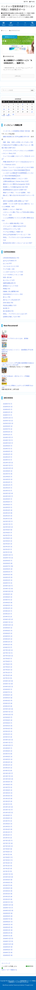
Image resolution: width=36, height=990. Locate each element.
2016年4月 (7, 700)
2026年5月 (7, 406)
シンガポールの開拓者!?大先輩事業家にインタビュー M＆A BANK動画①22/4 (18, 174)
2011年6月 (8, 857)
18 (22, 109)
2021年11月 (7, 524)
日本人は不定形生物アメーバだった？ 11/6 (16, 234)
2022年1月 (7, 518)
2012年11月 (8, 810)
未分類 (6, 308)
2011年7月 (7, 854)
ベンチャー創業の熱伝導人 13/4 (13, 223)
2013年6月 (7, 790)
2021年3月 (7, 546)
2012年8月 (7, 818)
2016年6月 (7, 695)
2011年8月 (7, 852)
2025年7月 (7, 429)
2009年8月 (7, 916)
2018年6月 (7, 633)
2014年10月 (8, 745)
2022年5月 (7, 507)
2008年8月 (7, 950)
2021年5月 (7, 541)
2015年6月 (7, 723)
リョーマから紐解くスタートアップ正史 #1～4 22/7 (18, 157)
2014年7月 (7, 754)
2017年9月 (7, 658)
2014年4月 (7, 762)
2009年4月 (7, 927)
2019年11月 (8, 588)
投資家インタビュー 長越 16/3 (12, 209)
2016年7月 (7, 692)
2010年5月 (7, 891)
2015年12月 (8, 709)
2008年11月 (8, 941)
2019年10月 (8, 591)
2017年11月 (7, 653)
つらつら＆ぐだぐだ (11, 266)
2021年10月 (8, 527)
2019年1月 (7, 616)
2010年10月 (8, 877)
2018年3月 (7, 642)
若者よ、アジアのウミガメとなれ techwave (17, 237)
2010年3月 (7, 896)
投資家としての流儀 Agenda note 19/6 (15, 187)
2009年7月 (7, 919)
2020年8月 (7, 563)
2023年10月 (8, 468)
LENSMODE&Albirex (11, 258)
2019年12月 (8, 586)
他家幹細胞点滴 (9, 283)
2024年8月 (7, 446)
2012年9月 (7, 815)
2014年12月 (8, 740)
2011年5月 (8, 860)
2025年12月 (8, 418)
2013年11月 (8, 776)
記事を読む (18, 76)
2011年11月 (8, 843)
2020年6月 (7, 569)
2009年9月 (7, 913)
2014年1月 (7, 770)
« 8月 (3, 115)
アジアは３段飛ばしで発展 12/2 (13, 232)
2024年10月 (8, 443)
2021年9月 (7, 530)
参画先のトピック (10, 286)
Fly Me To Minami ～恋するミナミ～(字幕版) (16, 376)
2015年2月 (7, 734)
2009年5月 (7, 924)
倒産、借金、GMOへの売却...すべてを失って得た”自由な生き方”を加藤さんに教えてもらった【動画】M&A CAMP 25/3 (17, 145)
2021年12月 (8, 521)
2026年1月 (7, 415)
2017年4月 (7, 670)
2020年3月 (7, 577)
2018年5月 (7, 636)
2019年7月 (7, 600)
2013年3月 (7, 798)
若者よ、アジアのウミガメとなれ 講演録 (15, 338)
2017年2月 (7, 675)
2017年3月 (7, 672)
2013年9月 (7, 782)
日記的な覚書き (9, 305)
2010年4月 (7, 894)
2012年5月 (7, 826)
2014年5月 (7, 759)
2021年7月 (7, 535)
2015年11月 (8, 712)
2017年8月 (7, 661)
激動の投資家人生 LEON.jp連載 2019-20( (16, 136)
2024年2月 (7, 457)
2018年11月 (8, 622)
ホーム (5, 30)
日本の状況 (8, 302)
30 (13, 114)
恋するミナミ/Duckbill (11, 300)
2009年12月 (8, 905)
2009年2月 (7, 933)
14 (4, 109)
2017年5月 (7, 667)
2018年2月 (7, 644)
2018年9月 (7, 628)
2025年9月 (7, 426)
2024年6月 (7, 451)
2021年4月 (7, 544)
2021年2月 (7, 549)
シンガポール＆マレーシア (13, 272)
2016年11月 (8, 684)
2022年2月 (7, 516)
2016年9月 (7, 689)
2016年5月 (7, 698)
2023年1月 (7, 490)
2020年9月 (7, 560)
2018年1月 (7, 647)
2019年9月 (7, 594)
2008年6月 (7, 955)
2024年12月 (8, 437)
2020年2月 (7, 580)
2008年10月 (8, 944)
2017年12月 (8, 650)
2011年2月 (7, 868)
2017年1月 (7, 678)
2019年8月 (7, 597)
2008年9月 (7, 947)
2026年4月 (7, 409)
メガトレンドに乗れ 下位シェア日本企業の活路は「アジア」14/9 (18, 213)
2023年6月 (7, 476)
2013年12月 (8, 773)
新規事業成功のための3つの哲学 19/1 (15, 190)
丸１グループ (8, 280)
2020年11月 (8, 558)
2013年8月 (7, 784)
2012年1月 (7, 838)
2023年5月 (7, 479)
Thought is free (29, 985)
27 (32, 111)
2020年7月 (8, 566)
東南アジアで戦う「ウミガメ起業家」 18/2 (16, 192)
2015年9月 (7, 717)
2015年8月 (7, 720)
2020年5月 (7, 572)
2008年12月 (8, 938)
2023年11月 (8, 465)
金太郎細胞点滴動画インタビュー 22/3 (15, 178)
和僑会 (6, 288)
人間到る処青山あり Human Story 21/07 (16, 181)
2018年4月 (7, 639)
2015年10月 (8, 714)
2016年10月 (8, 686)
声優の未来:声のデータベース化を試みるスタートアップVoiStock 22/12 (18, 163)
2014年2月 (7, 768)
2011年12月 (7, 840)
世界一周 (7, 277)
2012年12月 (8, 807)
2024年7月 (7, 448)
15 (8, 109)
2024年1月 (7, 460)
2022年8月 (7, 502)
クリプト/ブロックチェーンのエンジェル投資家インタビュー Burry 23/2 (18, 152)
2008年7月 (7, 952)
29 (8, 114)
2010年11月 (8, 874)
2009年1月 (7, 936)
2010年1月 (8, 902)
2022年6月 (7, 504)
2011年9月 (7, 849)
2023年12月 (8, 462)
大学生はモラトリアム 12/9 (11, 229)
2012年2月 (7, 835)
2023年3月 (7, 485)
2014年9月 (7, 748)
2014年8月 (7, 751)
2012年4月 (7, 829)
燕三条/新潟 (8, 311)
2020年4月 (7, 574)
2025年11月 (8, 420)
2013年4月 (7, 796)
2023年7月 (7, 474)
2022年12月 (8, 493)
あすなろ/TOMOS (9, 260)
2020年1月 (7, 583)
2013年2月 (7, 801)
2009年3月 (7, 930)
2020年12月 (8, 555)
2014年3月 (7, 765)
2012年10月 (8, 812)
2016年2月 (7, 706)
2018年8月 (7, 630)
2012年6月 (7, 824)
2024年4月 (7, 454)
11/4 (4, 240)
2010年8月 (7, 882)
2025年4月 (7, 432)
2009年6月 (7, 922)
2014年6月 (7, 756)
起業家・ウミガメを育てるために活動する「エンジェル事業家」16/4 (18, 205)
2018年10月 (8, 625)
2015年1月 (7, 737)
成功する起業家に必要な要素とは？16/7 (15, 201)
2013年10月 (8, 779)
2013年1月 (7, 804)
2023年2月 (7, 488)
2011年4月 (7, 863)
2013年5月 (7, 793)
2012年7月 (7, 821)
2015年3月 (7, 731)
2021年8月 (7, 532)
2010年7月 (7, 885)
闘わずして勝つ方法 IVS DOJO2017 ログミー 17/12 (18, 196)
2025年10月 (8, 423)
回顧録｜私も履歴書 (11, 291)
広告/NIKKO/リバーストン (13, 294)
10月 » (8, 115)
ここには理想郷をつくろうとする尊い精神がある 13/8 (18, 219)
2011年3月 (7, 866)
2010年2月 (7, 899)
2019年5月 (7, 605)
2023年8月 (7, 471)
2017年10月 (8, 656)
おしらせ (7, 263)
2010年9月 (7, 880)
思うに (6, 297)
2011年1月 (7, 871)
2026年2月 (7, 412)
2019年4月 (7, 608)
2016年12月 (8, 681)
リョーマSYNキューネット (13, 274)
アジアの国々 (8, 269)
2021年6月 (7, 538)
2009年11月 (8, 908)
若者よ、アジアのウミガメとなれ (15, 314)
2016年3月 (7, 703)
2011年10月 (8, 846)
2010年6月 (7, 888)
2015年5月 (7, 726)
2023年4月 (7, 482)
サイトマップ (6, 963)
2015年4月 (7, 728)
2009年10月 (8, 910)
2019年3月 (7, 611)
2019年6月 (7, 602)
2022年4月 (7, 510)
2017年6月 (7, 664)
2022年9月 (7, 499)
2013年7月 (7, 787)
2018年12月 (8, 619)
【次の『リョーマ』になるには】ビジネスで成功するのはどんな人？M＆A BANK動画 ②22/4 (18, 168)
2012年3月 (7, 832)
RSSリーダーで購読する (9, 970)
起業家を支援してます (11, 316)
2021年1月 (7, 552)
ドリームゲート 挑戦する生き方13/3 (14, 226)
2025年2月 (7, 434)
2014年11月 (8, 742)
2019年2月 (7, 614)
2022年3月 (7, 513)
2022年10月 (8, 496)
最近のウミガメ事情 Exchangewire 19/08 (16, 184)
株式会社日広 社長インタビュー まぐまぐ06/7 (17, 243)
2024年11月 (8, 440)
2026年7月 (7, 404)
